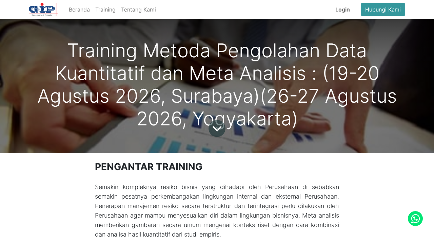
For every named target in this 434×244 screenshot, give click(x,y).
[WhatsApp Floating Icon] (415, 218)
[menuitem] (79, 9)
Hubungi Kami (383, 9)
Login (342, 9)
